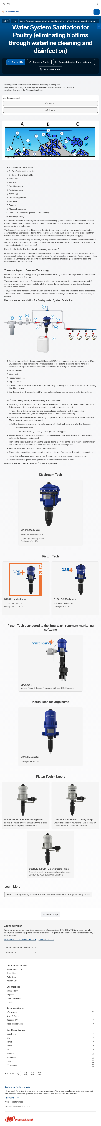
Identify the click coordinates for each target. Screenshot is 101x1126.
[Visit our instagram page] (32, 1073)
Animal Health (12, 991)
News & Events (13, 1016)
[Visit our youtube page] (39, 1073)
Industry (10, 1002)
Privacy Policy (12, 1098)
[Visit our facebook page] (18, 1073)
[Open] (97, 12)
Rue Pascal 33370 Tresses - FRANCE (20, 939)
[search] (97, 4)
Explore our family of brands (17, 1087)
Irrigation (10, 994)
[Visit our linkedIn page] (25, 1073)
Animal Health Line (14, 969)
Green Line (11, 973)
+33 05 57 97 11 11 (46, 939)
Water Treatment (14, 998)
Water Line (11, 977)
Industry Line (12, 981)
